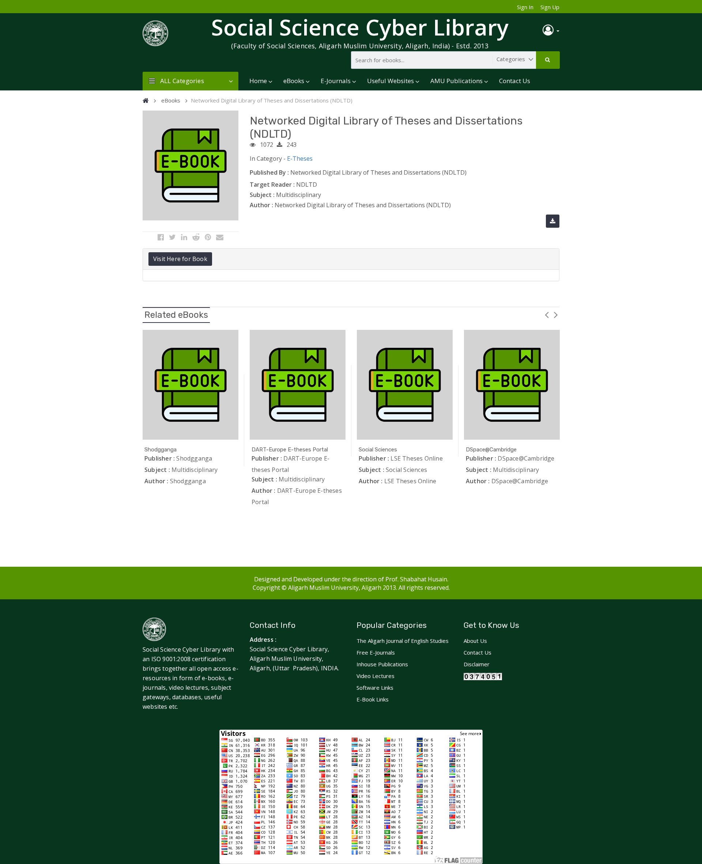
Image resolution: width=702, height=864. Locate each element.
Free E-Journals (375, 652)
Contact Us (514, 81)
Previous (546, 314)
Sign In (525, 7)
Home (258, 81)
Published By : (269, 172)
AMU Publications (456, 81)
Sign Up (549, 7)
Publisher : (159, 458)
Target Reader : (272, 184)
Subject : (262, 195)
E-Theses (300, 158)
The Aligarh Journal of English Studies (402, 640)
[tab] (351, 259)
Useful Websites (390, 81)
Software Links (374, 687)
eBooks (293, 81)
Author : (261, 205)
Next (555, 314)
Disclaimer (477, 664)
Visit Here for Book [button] (180, 259)
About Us (475, 640)
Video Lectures (375, 675)
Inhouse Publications (382, 664)
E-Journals (336, 81)
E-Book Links (372, 699)
